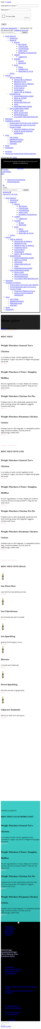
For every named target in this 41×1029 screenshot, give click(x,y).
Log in (4, 24)
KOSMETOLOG (15, 94)
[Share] (4, 1022)
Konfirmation (19, 88)
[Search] (3, 186)
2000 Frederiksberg (13, 1008)
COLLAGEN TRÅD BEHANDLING (26, 117)
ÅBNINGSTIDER (16, 141)
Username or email (9, 6)
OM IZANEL (14, 137)
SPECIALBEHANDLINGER (19, 108)
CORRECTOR (23, 69)
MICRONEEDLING (21, 115)
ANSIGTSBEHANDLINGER (23, 96)
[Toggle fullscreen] (6, 1022)
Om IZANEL (10, 967)
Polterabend (19, 90)
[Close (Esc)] (2, 1022)
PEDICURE (18, 100)
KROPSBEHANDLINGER (23, 106)
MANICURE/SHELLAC (22, 102)
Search (24, 32)
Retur (7, 989)
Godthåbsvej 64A (12, 1006)
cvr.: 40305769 (11, 1014)
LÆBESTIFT (22, 57)
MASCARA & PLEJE (25, 71)
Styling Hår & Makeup (23, 80)
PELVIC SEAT (19, 111)
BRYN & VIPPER (20, 98)
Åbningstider (10, 973)
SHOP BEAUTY (10, 36)
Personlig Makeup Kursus (24, 129)
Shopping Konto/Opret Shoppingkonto (20, 154)
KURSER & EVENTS (12, 121)
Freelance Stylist (20, 86)
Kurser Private (15, 127)
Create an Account (21, 30)
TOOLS (12, 73)
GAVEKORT (9, 148)
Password (5, 10)
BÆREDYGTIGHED (17, 139)
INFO (7, 135)
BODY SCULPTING (21, 113)
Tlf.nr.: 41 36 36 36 (12, 1012)
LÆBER (17, 55)
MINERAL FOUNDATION (27, 53)
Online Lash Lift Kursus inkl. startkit (24, 123)
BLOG (7, 146)
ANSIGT (17, 42)
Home (3, 328)
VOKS (16, 104)
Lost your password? (9, 28)
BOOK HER (20, 168)
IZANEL (12, 1020)
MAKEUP (13, 40)
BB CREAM (22, 44)
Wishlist (8, 151)
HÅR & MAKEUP (16, 77)
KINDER (17, 59)
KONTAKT (13, 144)
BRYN (20, 67)
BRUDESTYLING (20, 82)
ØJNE (16, 65)
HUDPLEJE (14, 38)
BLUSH (21, 61)
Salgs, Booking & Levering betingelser (21, 987)
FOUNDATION (23, 49)
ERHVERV (9, 119)
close (9, 2)
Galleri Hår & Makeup (22, 92)
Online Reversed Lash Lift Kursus (23, 125)
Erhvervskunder (12, 971)
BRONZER (22, 63)
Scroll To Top (6, 1026)
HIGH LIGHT (22, 51)
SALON (7, 75)
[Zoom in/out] (8, 1022)
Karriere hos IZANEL (13, 969)
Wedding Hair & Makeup (24, 84)
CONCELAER (23, 47)
